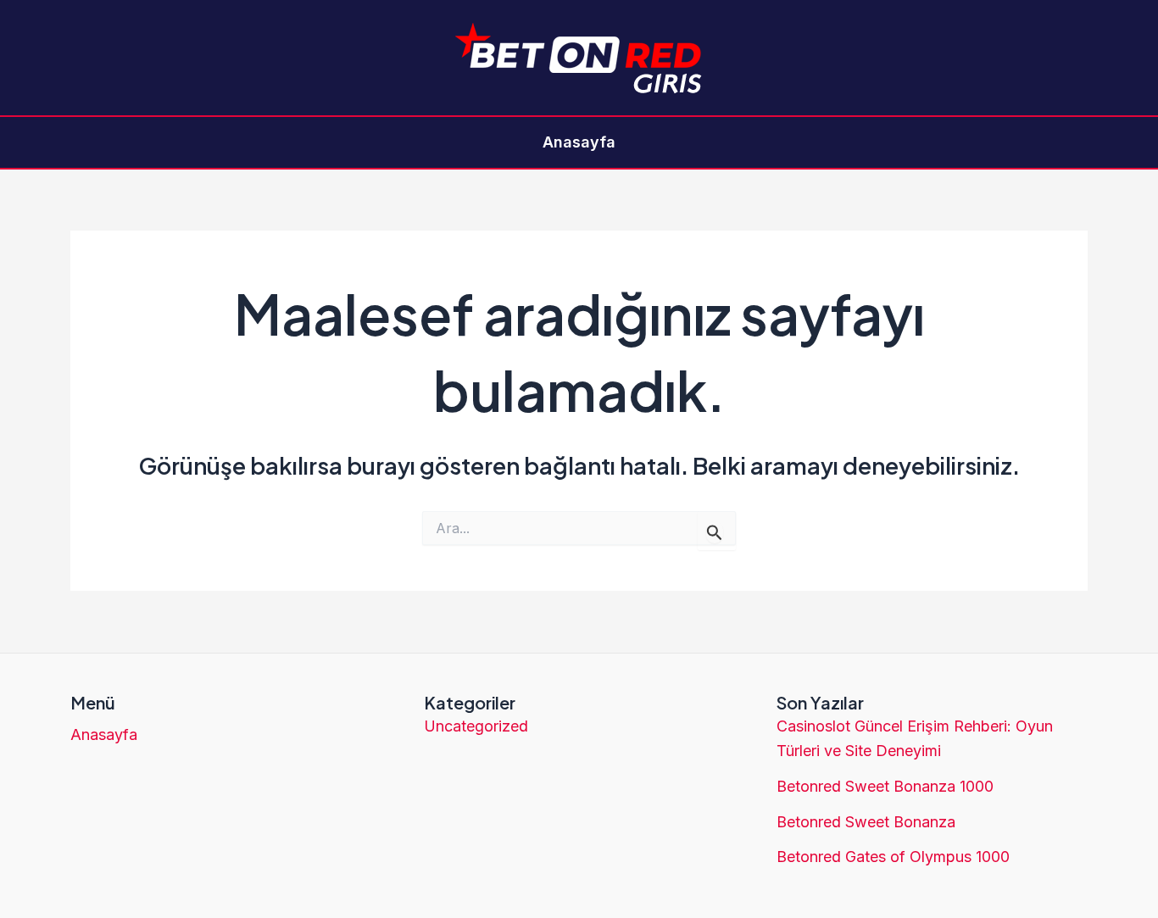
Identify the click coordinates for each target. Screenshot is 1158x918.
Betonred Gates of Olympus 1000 (893, 856)
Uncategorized (476, 726)
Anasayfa (579, 142)
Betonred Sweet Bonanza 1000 (885, 786)
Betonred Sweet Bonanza (866, 822)
